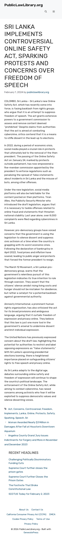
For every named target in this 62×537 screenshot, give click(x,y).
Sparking (9, 417)
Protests (41, 413)
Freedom (47, 409)
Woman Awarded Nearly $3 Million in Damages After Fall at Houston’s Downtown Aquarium (29, 427)
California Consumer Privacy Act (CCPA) (26, 514)
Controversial (33, 409)
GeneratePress (31, 532)
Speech (19, 417)
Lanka (22, 413)
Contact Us (37, 509)
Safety (51, 413)
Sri (26, 417)
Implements (11, 413)
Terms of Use (43, 519)
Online (30, 413)
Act (10, 409)
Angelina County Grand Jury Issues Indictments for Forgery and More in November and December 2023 (31, 440)
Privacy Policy (31, 524)
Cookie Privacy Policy (22, 519)
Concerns (18, 409)
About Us (24, 509)
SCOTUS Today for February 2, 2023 (29, 493)
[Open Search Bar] (46, 11)
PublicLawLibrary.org (23, 5)
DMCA (52, 514)
